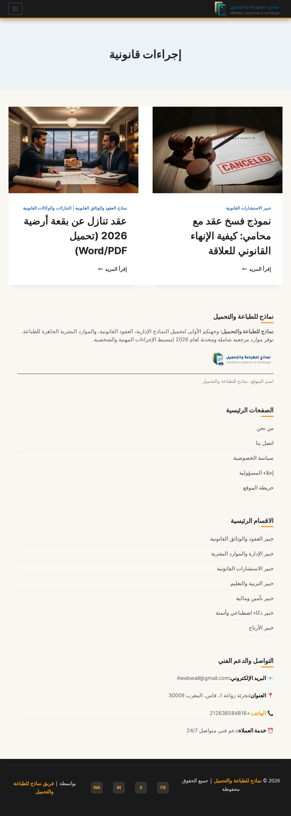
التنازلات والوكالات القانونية (47, 208)
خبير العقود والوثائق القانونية (242, 539)
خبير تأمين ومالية (255, 598)
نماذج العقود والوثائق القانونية (101, 208)
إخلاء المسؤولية (256, 473)
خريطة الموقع (258, 488)
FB (163, 787)
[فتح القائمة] (15, 9)
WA (96, 787)
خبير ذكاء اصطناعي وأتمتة (245, 613)
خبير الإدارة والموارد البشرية (242, 553)
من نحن (265, 428)
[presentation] (217, 150)
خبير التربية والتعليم (252, 583)
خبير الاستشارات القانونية (248, 208)
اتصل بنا (265, 443)
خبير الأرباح (261, 628)
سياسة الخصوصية (253, 458)
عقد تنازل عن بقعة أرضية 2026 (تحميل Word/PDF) (75, 236)
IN (119, 787)
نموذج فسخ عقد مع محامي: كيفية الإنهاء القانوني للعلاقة (231, 236)
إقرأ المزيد (256, 269)
